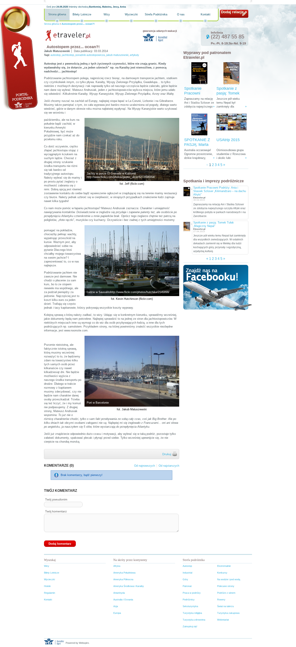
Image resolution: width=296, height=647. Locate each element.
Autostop (187, 566)
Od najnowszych (144, 465)
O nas (181, 14)
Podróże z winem (226, 593)
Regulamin (49, 593)
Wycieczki (131, 14)
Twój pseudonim (56, 499)
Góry (185, 579)
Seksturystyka (190, 606)
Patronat (187, 586)
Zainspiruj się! (190, 626)
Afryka (116, 566)
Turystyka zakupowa (228, 613)
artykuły (134, 55)
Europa (117, 613)
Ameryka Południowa (124, 572)
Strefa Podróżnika (156, 14)
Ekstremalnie (224, 566)
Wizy (107, 14)
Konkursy (222, 572)
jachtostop (68, 55)
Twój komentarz (56, 511)
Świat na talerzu (225, 606)
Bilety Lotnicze (82, 14)
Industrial (187, 572)
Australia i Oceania (123, 599)
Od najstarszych (169, 465)
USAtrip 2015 (228, 140)
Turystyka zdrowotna (194, 619)
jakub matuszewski (117, 55)
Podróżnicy (189, 599)
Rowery (221, 599)
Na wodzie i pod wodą (228, 579)
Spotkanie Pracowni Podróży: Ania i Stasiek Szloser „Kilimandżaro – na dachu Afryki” (219, 191)
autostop (55, 55)
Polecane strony (225, 586)
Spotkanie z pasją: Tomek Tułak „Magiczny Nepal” (213, 224)
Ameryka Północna (123, 579)
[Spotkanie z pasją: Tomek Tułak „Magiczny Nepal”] (231, 73)
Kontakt (205, 14)
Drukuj (166, 454)
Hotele (47, 586)
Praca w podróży (192, 593)
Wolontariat (223, 619)
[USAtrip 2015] (231, 125)
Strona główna (57, 14)
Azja (115, 606)
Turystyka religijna (192, 613)
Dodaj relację (232, 12)
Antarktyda (119, 593)
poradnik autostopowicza (90, 55)
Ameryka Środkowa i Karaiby (128, 586)
